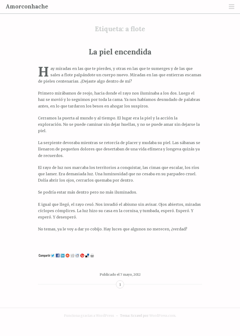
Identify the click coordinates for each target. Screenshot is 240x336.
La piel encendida (120, 52)
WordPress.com (162, 315)
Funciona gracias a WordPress (89, 315)
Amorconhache (27, 6)
